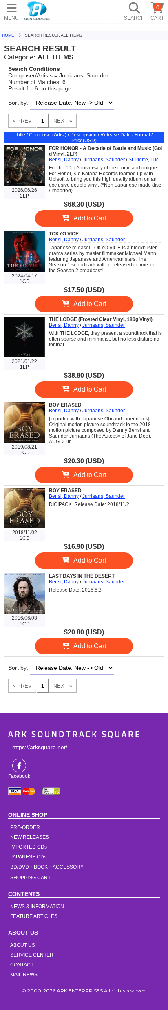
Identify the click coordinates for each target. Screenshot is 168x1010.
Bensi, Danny (64, 160)
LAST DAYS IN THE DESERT (82, 576)
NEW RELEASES (29, 837)
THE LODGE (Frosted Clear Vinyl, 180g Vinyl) (101, 319)
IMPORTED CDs (28, 847)
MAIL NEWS (24, 974)
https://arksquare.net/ (39, 747)
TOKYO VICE (64, 234)
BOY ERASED (65, 405)
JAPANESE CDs (28, 857)
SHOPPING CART (30, 877)
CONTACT (21, 965)
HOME (37, 10)
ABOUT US (22, 945)
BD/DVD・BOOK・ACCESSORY (47, 867)
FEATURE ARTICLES (33, 916)
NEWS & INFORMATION (37, 906)
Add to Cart (89, 218)
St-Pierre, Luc (143, 160)
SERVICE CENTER (31, 955)
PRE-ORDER (25, 827)
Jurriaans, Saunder (103, 160)
